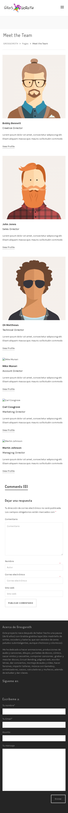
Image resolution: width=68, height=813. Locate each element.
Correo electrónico (15, 574)
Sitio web (9, 587)
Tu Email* (7, 718)
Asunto (6, 732)
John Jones (9, 224)
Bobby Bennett (11, 123)
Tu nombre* (8, 705)
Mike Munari (9, 366)
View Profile (8, 146)
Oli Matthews (10, 325)
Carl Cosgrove (11, 406)
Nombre (9, 561)
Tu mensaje (8, 745)
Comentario (11, 519)
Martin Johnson (11, 447)
